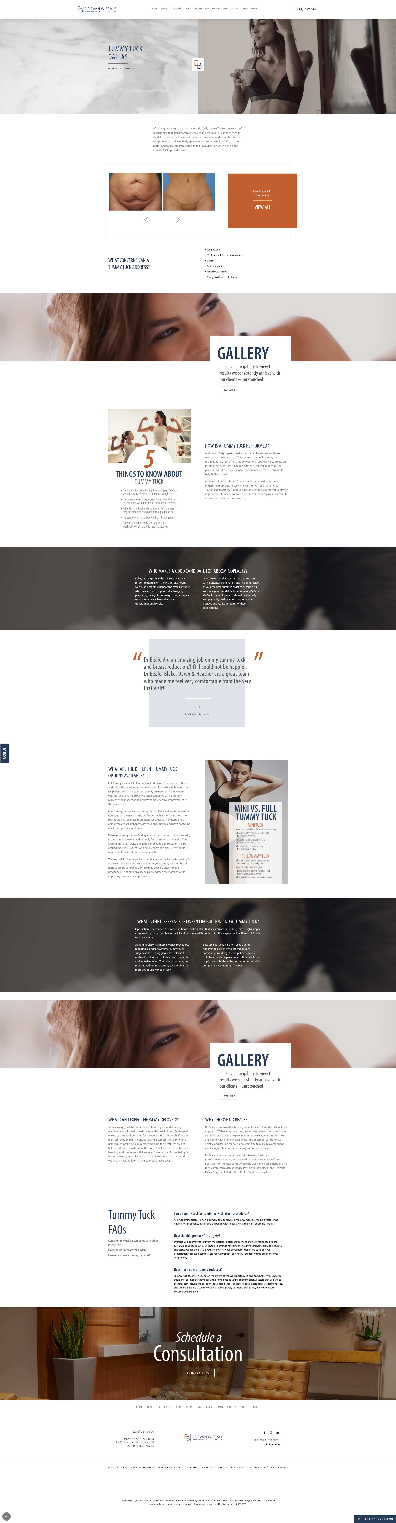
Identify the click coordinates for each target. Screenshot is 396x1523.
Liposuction (142, 929)
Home (154, 8)
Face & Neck (176, 8)
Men (225, 8)
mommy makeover (232, 965)
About (164, 8)
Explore (229, 389)
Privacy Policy (279, 1467)
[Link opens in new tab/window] (264, 1432)
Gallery (235, 8)
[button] (6, 1516)
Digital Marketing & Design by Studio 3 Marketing (238, 1467)
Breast (198, 8)
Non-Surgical (212, 8)
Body (189, 8)
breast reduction (170, 666)
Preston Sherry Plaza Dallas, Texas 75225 (135, 1442)
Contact (255, 8)
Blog (245, 8)
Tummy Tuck (129, 68)
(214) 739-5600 (239, 1504)
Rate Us (4, 753)
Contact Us (198, 1373)
